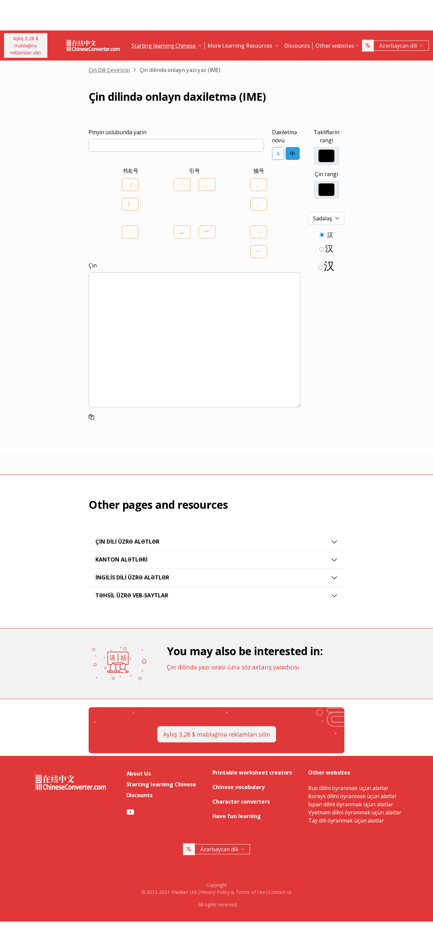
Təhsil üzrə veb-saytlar (131, 595)
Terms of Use (251, 892)
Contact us (280, 892)
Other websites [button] (334, 45)
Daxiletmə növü (284, 136)
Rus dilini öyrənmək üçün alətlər (348, 788)
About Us (139, 773)
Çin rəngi (326, 174)
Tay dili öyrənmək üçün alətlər (346, 820)
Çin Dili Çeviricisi (109, 70)
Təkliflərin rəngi (326, 136)
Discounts (297, 45)
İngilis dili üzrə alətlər (132, 577)
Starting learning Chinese (161, 784)
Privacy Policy (215, 892)
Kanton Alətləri (121, 559)
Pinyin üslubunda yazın (117, 132)
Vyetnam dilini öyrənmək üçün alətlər (354, 812)
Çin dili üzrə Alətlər (127, 541)
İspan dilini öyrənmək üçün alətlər (350, 804)
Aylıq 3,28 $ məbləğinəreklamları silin (25, 45)
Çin (93, 265)
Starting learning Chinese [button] (164, 45)
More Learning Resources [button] (240, 45)
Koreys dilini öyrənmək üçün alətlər (352, 796)
